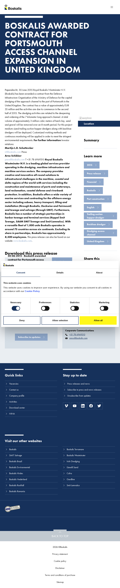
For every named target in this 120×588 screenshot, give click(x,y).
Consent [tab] (20, 272)
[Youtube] (74, 405)
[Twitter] (99, 405)
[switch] (45, 308)
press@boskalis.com (15, 159)
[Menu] (111, 7)
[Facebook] (91, 405)
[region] (99, 100)
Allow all (98, 320)
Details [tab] (60, 272)
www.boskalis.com (22, 240)
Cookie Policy (32, 291)
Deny (22, 320)
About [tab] (99, 272)
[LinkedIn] (82, 405)
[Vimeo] (66, 405)
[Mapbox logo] (85, 118)
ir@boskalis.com (13, 152)
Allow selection (60, 320)
